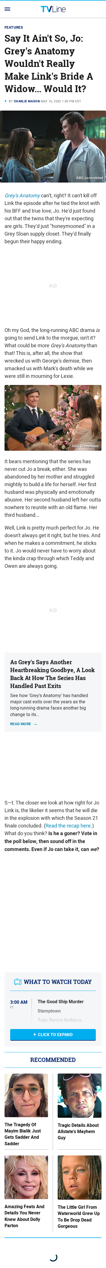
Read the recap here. (69, 825)
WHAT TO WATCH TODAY (58, 982)
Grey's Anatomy (22, 195)
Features (14, 27)
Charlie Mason (27, 101)
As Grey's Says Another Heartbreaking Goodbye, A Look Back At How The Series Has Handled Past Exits (52, 674)
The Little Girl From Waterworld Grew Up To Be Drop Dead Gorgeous (79, 1216)
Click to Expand (55, 1035)
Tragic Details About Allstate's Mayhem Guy (78, 1131)
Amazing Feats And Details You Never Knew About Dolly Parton (24, 1216)
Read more (20, 723)
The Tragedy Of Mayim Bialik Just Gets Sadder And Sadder (23, 1134)
